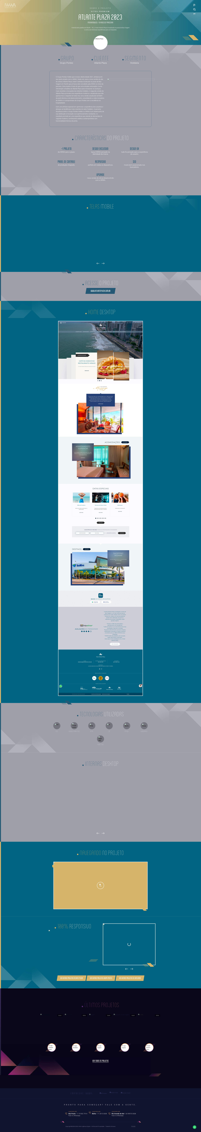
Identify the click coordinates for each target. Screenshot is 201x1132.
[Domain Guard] (125, 1093)
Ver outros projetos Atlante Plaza (71, 978)
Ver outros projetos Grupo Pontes (101, 978)
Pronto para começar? (100, 1105)
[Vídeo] (100, 885)
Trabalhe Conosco (110, 1126)
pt (194, 14)
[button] (126, 969)
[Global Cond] (114, 1093)
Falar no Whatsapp (74, 1115)
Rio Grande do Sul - (124, 1113)
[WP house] (103, 1093)
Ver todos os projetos (100, 1060)
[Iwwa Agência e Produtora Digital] (10, 5)
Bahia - (99, 1113)
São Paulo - (77, 1113)
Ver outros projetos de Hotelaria (130, 978)
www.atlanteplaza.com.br (100, 290)
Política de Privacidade (98, 1126)
